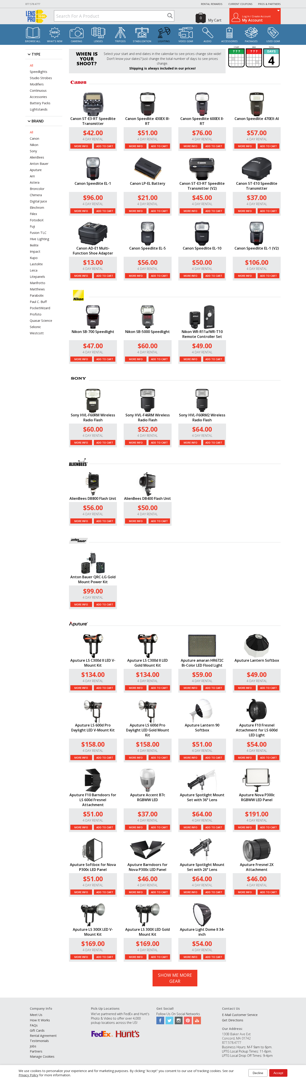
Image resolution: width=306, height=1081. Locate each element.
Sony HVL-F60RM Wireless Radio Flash (93, 417)
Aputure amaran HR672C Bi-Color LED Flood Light (202, 663)
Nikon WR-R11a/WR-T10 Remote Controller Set (202, 334)
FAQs (34, 1025)
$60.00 (147, 345)
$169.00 (93, 943)
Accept (278, 1073)
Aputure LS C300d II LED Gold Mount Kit (147, 663)
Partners (36, 1051)
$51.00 (147, 132)
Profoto (35, 314)
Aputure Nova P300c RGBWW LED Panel (257, 797)
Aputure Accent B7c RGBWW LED (147, 797)
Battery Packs (40, 103)
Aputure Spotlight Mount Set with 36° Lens (202, 797)
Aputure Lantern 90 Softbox (202, 728)
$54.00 (257, 744)
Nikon (34, 145)
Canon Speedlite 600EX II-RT (202, 121)
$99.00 (93, 591)
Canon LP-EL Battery (147, 183)
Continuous (38, 90)
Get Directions (232, 1020)
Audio (207, 41)
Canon (34, 138)
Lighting (164, 41)
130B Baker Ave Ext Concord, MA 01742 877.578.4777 (236, 1038)
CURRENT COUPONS (240, 4)
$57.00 (257, 132)
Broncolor (37, 189)
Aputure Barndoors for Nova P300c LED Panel (147, 867)
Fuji (32, 226)
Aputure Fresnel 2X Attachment (257, 867)
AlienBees (37, 157)
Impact (35, 251)
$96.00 (93, 197)
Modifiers (37, 84)
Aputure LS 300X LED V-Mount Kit (93, 932)
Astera (34, 182)
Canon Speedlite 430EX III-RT (147, 121)
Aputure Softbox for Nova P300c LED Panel (93, 867)
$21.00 (147, 197)
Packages (251, 41)
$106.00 (256, 262)
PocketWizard (40, 308)
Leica (33, 270)
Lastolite (36, 264)
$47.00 (93, 345)
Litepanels (37, 276)
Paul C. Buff (38, 302)
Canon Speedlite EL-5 (147, 248)
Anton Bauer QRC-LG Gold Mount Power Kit (93, 579)
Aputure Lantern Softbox (257, 660)
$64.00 (202, 429)
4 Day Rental (93, 139)
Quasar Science (41, 320)
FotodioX (36, 220)
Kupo (34, 258)
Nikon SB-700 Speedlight (93, 331)
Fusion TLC (38, 233)
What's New (54, 41)
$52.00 (147, 429)
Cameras (76, 41)
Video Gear (186, 41)
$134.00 (93, 674)
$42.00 (93, 132)
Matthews (37, 289)
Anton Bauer (39, 163)
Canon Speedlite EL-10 (202, 248)
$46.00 (147, 878)
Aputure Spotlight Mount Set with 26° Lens (202, 867)
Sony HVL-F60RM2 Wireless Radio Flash (202, 417)
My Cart (214, 20)
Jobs (33, 1046)
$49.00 (202, 345)
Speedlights (38, 72)
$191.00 (256, 813)
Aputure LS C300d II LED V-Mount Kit (92, 663)
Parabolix (37, 295)
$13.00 (93, 262)
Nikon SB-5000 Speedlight (147, 331)
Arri (32, 176)
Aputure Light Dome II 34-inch (202, 932)
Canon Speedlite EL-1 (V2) (257, 248)
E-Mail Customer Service (240, 1015)
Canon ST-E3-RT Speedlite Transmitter (93, 121)
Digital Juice (38, 201)
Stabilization (142, 41)
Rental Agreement (43, 1035)
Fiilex (33, 214)
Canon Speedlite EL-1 (93, 183)
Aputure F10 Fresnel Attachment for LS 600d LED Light (257, 730)
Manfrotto (37, 283)
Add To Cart (104, 146)
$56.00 (147, 262)
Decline (258, 1073)
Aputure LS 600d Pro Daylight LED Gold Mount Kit (147, 730)
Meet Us (36, 1015)
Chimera (36, 195)
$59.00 (202, 674)
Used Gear (273, 41)
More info (81, 146)
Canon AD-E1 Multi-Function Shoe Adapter (93, 251)
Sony (33, 151)
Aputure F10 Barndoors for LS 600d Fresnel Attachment (92, 799)
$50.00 (202, 262)
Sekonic (35, 327)
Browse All (33, 41)
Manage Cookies (42, 1056)
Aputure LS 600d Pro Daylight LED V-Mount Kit (93, 728)
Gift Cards (37, 1030)
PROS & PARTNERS (269, 4)
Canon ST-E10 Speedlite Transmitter (256, 186)
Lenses (98, 41)
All (31, 65)
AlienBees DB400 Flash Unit (147, 498)
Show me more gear (175, 978)
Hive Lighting (39, 239)
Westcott (37, 333)
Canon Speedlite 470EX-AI (257, 118)
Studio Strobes (41, 78)
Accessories (229, 41)
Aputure (36, 170)
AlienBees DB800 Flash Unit (92, 498)
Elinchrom (37, 207)
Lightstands (38, 109)
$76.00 (202, 132)
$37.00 (257, 197)
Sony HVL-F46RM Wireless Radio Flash (147, 417)
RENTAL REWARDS (211, 4)
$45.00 (202, 197)
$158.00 (93, 744)
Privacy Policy (28, 1075)
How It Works (40, 1020)
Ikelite (34, 245)
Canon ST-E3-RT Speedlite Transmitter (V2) (202, 186)
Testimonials (39, 1041)
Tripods (120, 41)
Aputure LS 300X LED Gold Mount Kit (147, 932)
